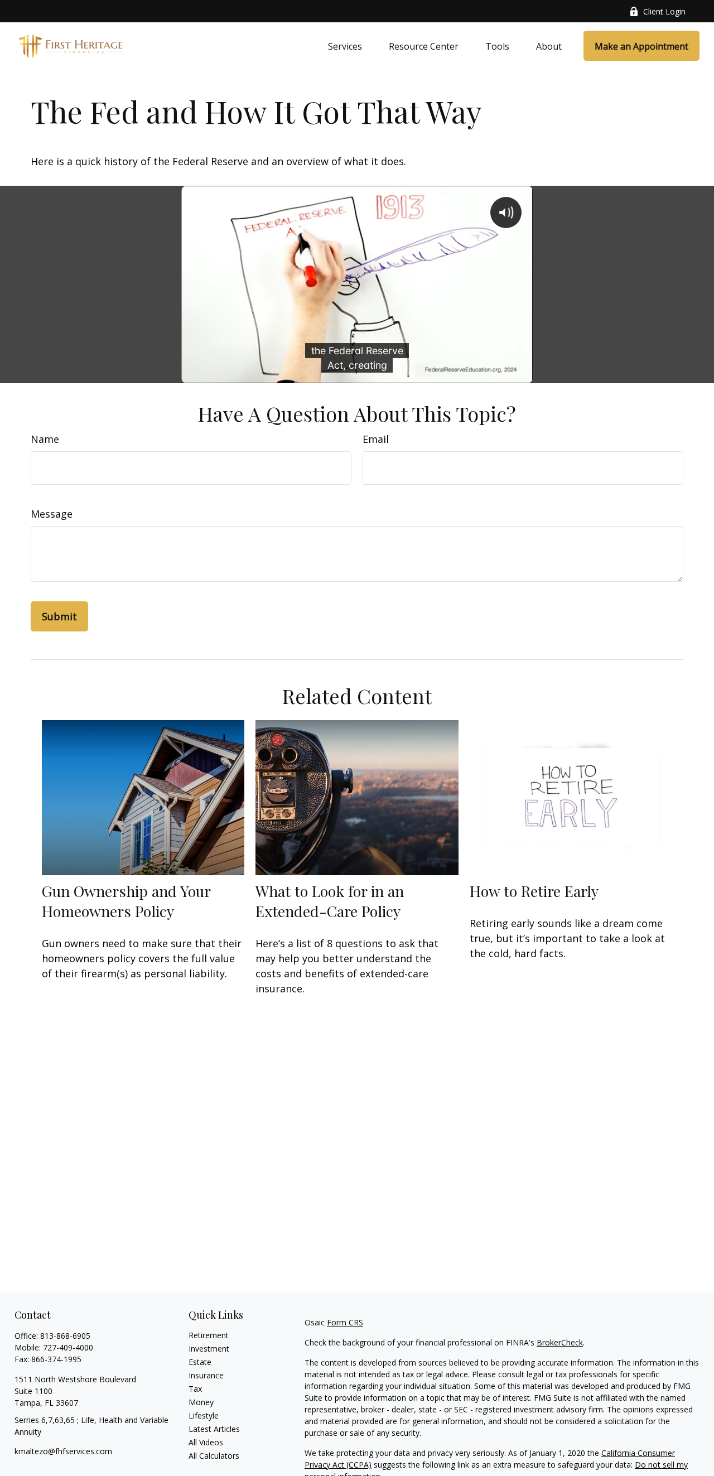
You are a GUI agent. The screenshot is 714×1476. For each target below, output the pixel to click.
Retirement (209, 1335)
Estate (200, 1362)
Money (201, 1402)
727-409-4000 (68, 1347)
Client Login (664, 11)
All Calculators (214, 1455)
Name (45, 439)
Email (376, 439)
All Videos (206, 1442)
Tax (195, 1388)
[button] (345, 45)
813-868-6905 (65, 1335)
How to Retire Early (534, 891)
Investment (209, 1348)
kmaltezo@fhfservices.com (63, 1451)
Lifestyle (204, 1415)
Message (52, 513)
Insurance (206, 1375)
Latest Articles (214, 1429)
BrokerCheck (560, 1342)
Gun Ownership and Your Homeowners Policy (126, 901)
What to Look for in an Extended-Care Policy (329, 901)
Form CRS (345, 1322)
